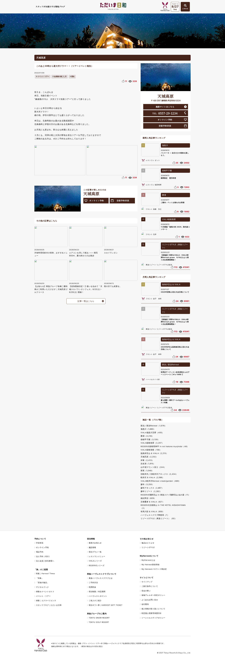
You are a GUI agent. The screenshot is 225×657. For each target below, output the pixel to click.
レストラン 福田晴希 (154, 185)
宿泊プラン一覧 (95, 552)
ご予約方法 (93, 582)
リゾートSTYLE (148, 547)
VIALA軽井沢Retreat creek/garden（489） (160, 481)
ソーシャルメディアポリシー (153, 618)
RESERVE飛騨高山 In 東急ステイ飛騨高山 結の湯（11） (165, 495)
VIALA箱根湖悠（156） (151, 450)
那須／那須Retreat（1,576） (153, 426)
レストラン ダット (153, 160)
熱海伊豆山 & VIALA (171, 284)
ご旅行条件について (150, 586)
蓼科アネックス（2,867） (152, 488)
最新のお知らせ (95, 543)
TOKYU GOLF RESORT (99, 622)
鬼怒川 (165, 145)
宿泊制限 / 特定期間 (97, 591)
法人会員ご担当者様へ (45, 561)
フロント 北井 (151, 234)
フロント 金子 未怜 (154, 299)
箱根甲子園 (167, 170)
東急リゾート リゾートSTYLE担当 (159, 265)
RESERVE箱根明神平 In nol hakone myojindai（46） (165, 446)
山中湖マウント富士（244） (153, 467)
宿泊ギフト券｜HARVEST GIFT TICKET (105, 605)
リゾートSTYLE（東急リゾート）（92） (159, 518)
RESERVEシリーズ (96, 565)
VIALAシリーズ (95, 561)
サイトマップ (147, 582)
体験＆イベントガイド (45, 591)
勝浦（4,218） (147, 436)
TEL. (165, 113)
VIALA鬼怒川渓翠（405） (152, 433)
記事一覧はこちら (86, 301)
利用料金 (92, 587)
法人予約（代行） (43, 556)
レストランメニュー (97, 556)
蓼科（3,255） (147, 484)
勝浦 (164, 195)
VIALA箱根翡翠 (169, 219)
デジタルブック (42, 587)
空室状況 (39, 543)
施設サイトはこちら (165, 106)
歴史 (72, 76)
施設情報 (92, 547)
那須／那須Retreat (170, 364)
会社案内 (145, 604)
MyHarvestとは (148, 560)
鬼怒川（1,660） (148, 429)
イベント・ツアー (43, 596)
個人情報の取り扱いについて (153, 609)
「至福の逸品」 (42, 582)
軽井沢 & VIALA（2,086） (152, 477)
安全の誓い (146, 591)
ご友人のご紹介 (95, 600)
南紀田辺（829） (148, 498)
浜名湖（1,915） (148, 464)
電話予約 (39, 552)
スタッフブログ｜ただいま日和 (49, 605)
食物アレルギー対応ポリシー (153, 595)
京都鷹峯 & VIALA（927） (152, 502)
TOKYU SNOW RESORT (99, 618)
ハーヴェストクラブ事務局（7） (155, 515)
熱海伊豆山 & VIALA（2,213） (154, 453)
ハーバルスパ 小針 (153, 379)
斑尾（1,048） (147, 470)
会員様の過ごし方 (60, 76)
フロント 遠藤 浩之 (154, 209)
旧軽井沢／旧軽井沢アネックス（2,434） (159, 474)
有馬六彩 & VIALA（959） (152, 511)
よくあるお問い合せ (150, 600)
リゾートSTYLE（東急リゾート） (175, 246)
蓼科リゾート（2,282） (151, 491)
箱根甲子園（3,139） (150, 439)
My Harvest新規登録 (151, 564)
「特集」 (39, 578)
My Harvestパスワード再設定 (154, 569)
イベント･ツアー (43, 76)
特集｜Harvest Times (45, 573)
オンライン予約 (96, 200)
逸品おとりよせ (148, 543)
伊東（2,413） (147, 460)
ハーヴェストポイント (98, 596)
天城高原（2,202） (149, 457)
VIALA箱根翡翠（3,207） (152, 443)
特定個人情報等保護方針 (152, 613)
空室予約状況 (123, 200)
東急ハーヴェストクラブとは (101, 578)
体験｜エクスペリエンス (46, 600)
